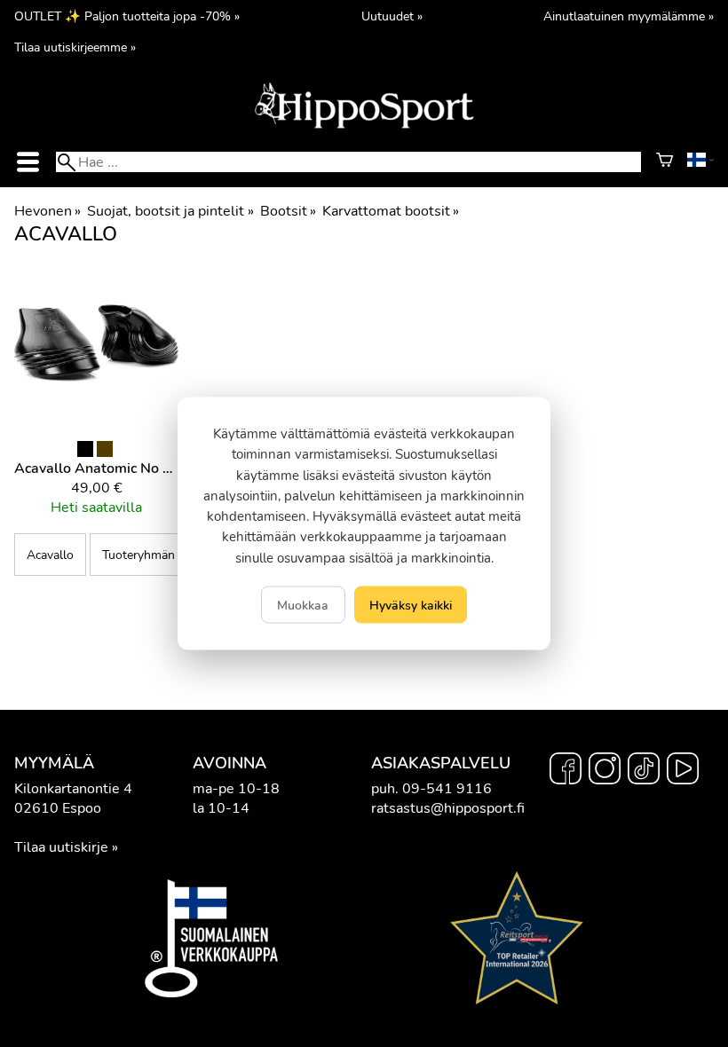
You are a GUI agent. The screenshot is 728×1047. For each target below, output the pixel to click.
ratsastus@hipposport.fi (448, 808)
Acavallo (50, 554)
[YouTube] (683, 771)
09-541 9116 (447, 789)
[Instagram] (605, 771)
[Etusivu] (364, 127)
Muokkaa (302, 604)
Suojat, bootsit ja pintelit (170, 211)
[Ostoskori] (664, 162)
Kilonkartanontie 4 (73, 789)
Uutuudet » (392, 16)
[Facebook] (566, 771)
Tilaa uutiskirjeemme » (75, 47)
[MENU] (27, 162)
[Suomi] (700, 162)
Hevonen (47, 211)
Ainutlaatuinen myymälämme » (628, 16)
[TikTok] (644, 771)
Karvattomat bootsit (390, 211)
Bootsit (288, 211)
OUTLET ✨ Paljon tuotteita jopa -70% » (127, 16)
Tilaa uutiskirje (61, 847)
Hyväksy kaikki (410, 604)
